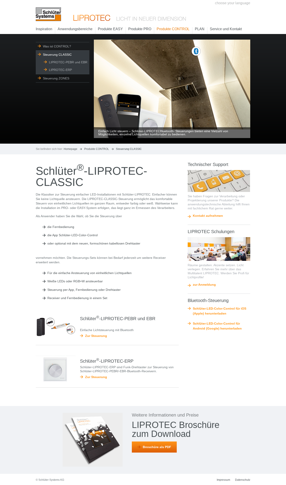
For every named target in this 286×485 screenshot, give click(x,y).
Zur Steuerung (96, 336)
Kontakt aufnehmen (208, 215)
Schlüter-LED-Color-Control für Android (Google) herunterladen (217, 326)
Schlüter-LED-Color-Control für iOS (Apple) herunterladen (219, 311)
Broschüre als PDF (157, 447)
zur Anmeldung (204, 284)
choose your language (232, 3)
